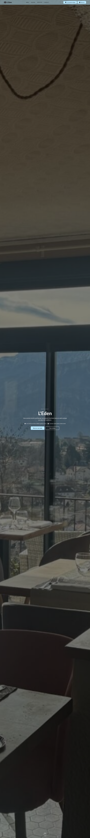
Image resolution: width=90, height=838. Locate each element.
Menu (27, 2)
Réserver (82, 2)
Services (39, 2)
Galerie (33, 2)
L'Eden (9, 2)
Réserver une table (37, 428)
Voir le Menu (52, 428)
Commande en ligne (70, 2)
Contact (46, 2)
